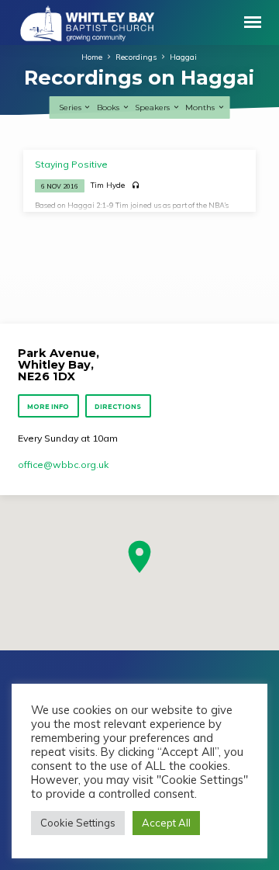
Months (201, 107)
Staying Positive (71, 164)
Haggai (183, 56)
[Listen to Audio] (136, 185)
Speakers (153, 107)
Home (91, 56)
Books (109, 107)
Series (71, 107)
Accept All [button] (166, 822)
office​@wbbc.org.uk (63, 464)
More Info (49, 407)
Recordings (136, 56)
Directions (118, 407)
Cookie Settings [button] (77, 822)
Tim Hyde (108, 184)
